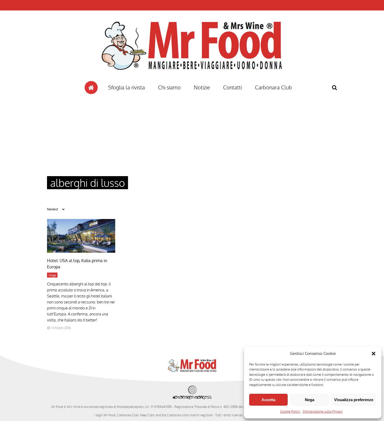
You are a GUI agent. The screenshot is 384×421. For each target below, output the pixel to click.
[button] (373, 353)
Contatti (232, 87)
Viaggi (52, 275)
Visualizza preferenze (353, 399)
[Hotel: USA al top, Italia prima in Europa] (81, 251)
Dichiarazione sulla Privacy (323, 411)
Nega (309, 399)
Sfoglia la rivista (126, 87)
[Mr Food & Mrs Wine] (192, 79)
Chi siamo (169, 87)
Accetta (268, 399)
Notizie (202, 87)
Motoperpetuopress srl (132, 407)
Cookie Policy (290, 411)
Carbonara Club (273, 87)
